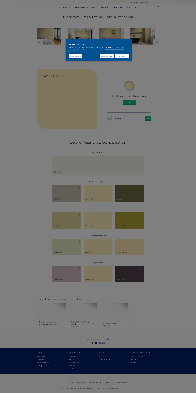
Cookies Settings (75, 56)
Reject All (122, 56)
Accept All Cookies (107, 56)
